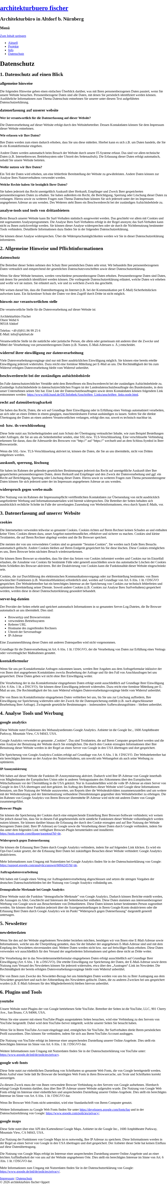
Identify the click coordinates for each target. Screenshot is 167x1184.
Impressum (7, 1178)
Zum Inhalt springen (13, 36)
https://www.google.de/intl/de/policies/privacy (29, 1054)
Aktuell (13, 42)
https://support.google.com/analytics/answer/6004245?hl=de (38, 865)
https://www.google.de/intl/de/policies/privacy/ (30, 1171)
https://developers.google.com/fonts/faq (105, 1109)
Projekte (13, 46)
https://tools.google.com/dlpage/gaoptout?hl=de (30, 833)
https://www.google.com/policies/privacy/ (72, 1113)
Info (10, 50)
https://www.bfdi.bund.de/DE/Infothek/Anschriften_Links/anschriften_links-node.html (82, 394)
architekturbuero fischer (34, 8)
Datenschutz (16, 53)
